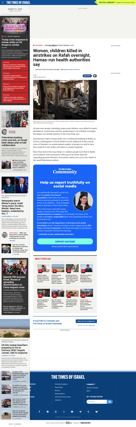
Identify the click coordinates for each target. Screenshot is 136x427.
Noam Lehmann (18, 170)
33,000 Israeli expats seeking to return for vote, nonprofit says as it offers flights (14, 99)
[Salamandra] (85, 422)
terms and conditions (61, 384)
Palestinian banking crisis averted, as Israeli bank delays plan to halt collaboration (14, 141)
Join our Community (106, 2)
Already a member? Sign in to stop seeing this (65, 246)
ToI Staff (4, 47)
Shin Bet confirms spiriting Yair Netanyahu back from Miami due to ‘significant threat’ (86, 278)
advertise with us (60, 393)
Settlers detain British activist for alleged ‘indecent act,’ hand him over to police (43, 278)
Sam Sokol (12, 240)
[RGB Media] (69, 423)
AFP (25, 170)
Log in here (92, 325)
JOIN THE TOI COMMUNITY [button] (86, 321)
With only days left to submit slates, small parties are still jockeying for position (18, 235)
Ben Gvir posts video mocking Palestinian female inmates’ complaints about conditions (20, 164)
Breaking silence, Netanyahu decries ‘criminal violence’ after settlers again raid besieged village (72, 279)
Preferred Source (74, 69)
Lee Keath (16, 395)
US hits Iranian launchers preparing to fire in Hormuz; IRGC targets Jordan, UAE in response (58, 279)
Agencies (7, 290)
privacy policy (59, 387)
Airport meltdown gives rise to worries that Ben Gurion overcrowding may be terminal (86, 304)
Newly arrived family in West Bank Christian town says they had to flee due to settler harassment (14, 66)
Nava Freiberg (7, 216)
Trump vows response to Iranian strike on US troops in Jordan (15, 42)
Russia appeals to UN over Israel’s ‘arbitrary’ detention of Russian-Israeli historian (43, 304)
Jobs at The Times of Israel (62, 397)
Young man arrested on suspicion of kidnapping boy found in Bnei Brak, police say (14, 88)
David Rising (24, 395)
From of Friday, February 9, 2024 (59, 45)
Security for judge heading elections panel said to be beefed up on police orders (15, 77)
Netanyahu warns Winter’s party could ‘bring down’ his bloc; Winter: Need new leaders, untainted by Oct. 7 (13, 207)
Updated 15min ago (14, 36)
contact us (58, 400)
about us (57, 390)
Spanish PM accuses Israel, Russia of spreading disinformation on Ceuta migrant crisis (14, 282)
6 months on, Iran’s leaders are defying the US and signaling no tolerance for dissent (20, 389)
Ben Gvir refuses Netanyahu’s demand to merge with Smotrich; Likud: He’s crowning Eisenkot (20, 248)
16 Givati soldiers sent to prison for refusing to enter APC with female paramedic (71, 303)
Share (88, 76)
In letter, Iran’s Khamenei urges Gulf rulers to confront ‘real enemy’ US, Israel (20, 375)
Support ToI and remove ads (125, 2)
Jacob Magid (12, 132)
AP (36, 75)
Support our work (65, 241)
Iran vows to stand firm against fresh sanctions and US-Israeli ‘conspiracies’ (20, 401)
